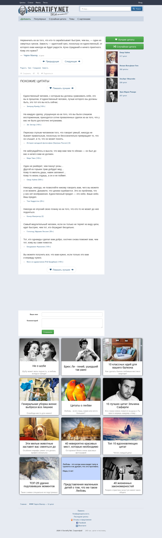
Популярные (40, 18)
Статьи (30, 2)
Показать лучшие (61, 88)
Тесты (45, 2)
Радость (23, 68)
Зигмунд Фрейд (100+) (36, 106)
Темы (71, 18)
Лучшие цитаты (126, 39)
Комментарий (32, 320)
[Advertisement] (81, 29)
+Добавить (25, 18)
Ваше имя (34, 314)
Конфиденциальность (81, 513)
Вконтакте (82, 525)
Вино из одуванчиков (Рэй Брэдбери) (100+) (45, 261)
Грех (29, 68)
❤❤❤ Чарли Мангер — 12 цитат (41, 504)
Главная (23, 504)
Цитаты (22, 2)
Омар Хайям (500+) (35, 179)
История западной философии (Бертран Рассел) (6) (48, 143)
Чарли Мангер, (34, 55)
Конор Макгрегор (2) (35, 216)
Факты (38, 2)
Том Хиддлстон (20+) (35, 201)
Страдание (37, 68)
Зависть (45, 68)
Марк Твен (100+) (34, 158)
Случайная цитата (57, 18)
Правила (81, 510)
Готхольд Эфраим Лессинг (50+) (40, 231)
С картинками (83, 18)
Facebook (82, 522)
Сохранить (47, 332)
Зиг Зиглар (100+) (34, 124)
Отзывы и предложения (82, 519)
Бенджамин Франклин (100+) (39, 246)
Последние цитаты (81, 516)
